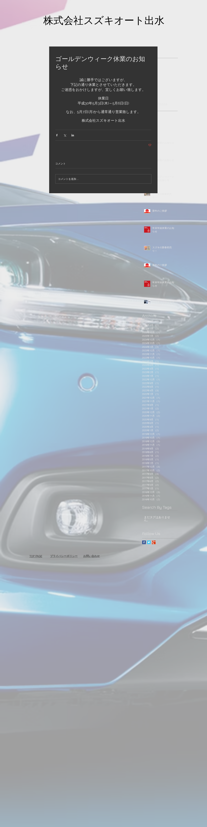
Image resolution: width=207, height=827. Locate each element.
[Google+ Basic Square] (154, 542)
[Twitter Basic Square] (149, 542)
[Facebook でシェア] (56, 135)
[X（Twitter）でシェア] (64, 135)
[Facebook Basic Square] (144, 542)
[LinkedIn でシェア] (72, 135)
